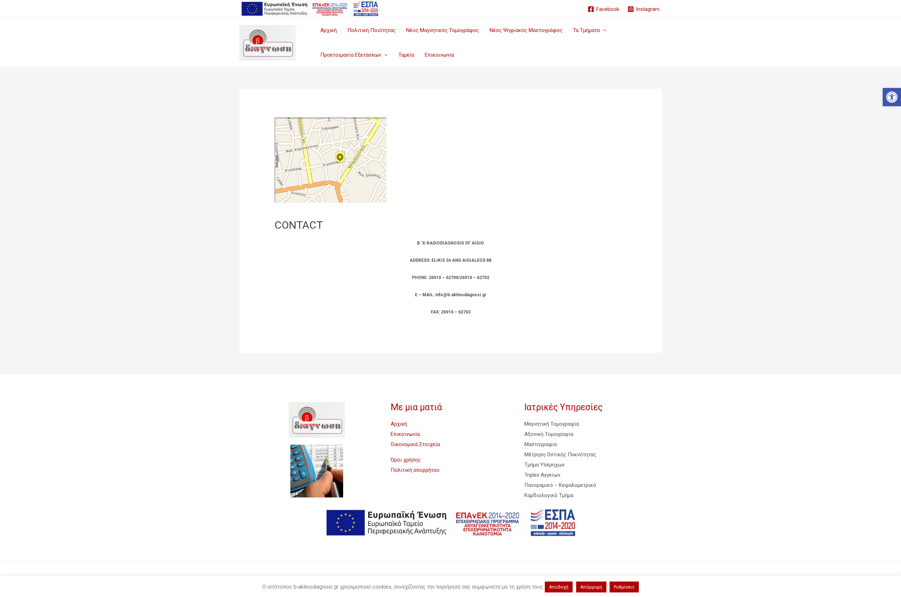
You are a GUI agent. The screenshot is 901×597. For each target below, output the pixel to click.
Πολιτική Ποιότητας (371, 30)
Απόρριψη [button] (591, 587)
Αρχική (328, 30)
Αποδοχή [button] (558, 587)
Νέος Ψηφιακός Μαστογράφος (526, 30)
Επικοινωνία (439, 55)
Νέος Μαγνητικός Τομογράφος (442, 30)
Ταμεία (406, 55)
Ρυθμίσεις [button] (624, 587)
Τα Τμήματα (586, 30)
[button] (892, 97)
